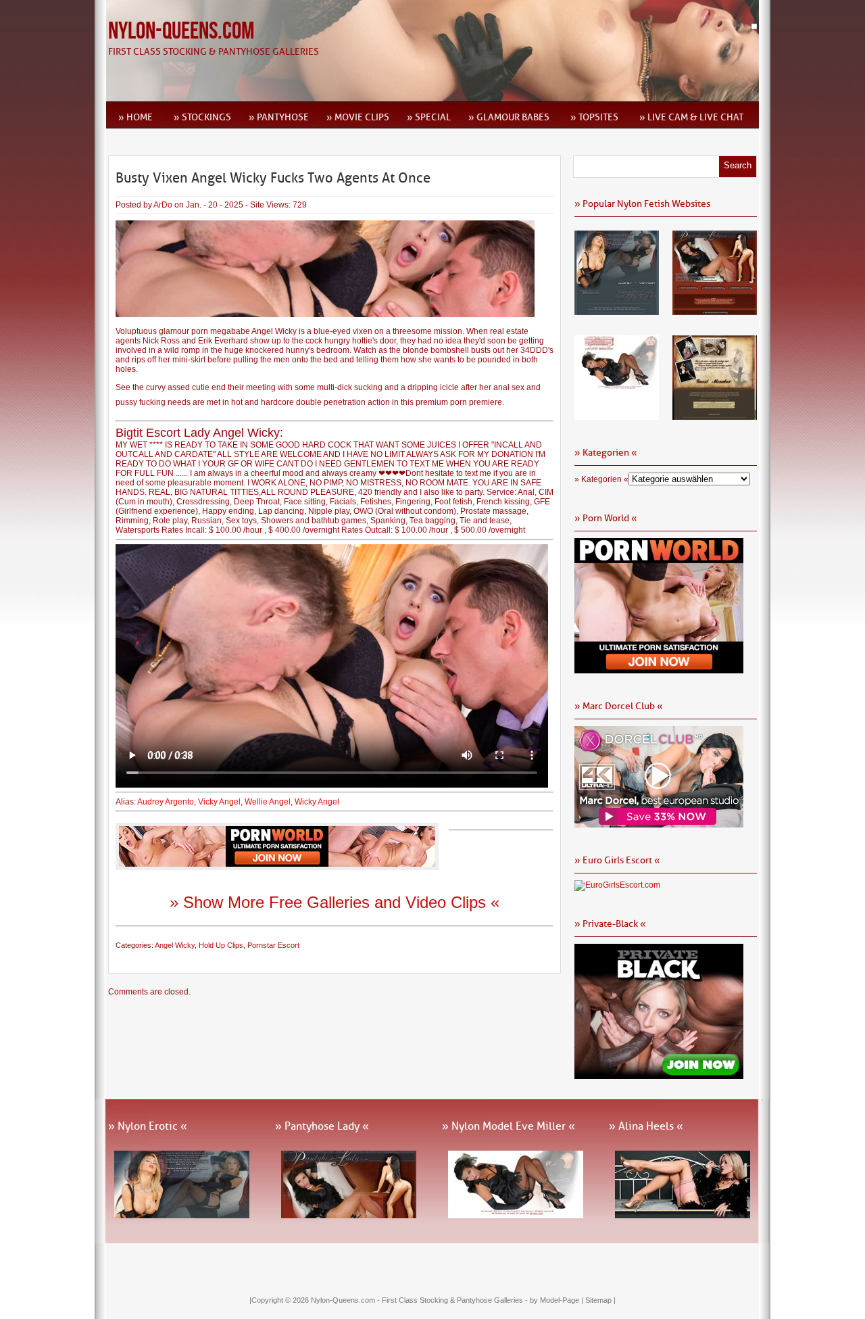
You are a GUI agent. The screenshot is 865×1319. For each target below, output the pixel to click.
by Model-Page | (557, 1300)
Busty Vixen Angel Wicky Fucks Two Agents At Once (273, 178)
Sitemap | (600, 1300)
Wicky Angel (317, 802)
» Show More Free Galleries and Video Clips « (334, 902)
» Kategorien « (601, 479)
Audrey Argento (165, 802)
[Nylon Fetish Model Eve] (616, 415)
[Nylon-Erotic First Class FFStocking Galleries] (616, 310)
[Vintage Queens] (714, 415)
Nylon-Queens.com (181, 31)
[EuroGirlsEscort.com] (617, 885)
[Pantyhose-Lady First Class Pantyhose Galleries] (714, 310)
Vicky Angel (219, 802)
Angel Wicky (175, 945)
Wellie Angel (268, 802)
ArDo (162, 205)
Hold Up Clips (221, 945)
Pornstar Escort (273, 945)
